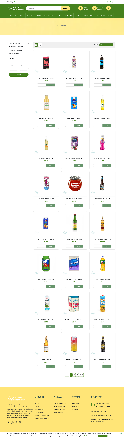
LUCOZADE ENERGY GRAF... (102, 159)
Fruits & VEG (19, 15)
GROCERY (68, 15)
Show (19, 74)
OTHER (109, 15)
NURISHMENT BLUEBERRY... (74, 279)
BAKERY (60, 15)
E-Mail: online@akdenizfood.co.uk (101, 415)
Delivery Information (42, 415)
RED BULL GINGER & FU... (74, 360)
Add (50, 85)
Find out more (88, 436)
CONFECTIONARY (88, 15)
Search (65, 8)
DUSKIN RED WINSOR (46, 118)
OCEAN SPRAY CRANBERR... (74, 159)
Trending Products (15, 43)
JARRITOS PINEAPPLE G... (102, 118)
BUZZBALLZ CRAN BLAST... (74, 199)
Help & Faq (76, 403)
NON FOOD (101, 15)
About (37, 403)
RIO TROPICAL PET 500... (74, 78)
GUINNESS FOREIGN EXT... (102, 360)
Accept (102, 436)
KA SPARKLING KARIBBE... (102, 78)
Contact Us (76, 406)
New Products (14, 54)
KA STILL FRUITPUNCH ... (46, 78)
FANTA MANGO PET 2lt (102, 279)
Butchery (30, 15)
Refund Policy (39, 412)
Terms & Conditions (42, 418)
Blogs (37, 406)
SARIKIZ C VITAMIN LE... (74, 239)
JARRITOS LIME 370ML (46, 159)
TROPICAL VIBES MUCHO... (102, 320)
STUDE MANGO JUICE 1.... (74, 118)
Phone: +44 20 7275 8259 (98, 411)
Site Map (75, 409)
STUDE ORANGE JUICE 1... (46, 239)
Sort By (96, 45)
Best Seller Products (16, 47)
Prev (67, 375)
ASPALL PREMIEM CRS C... (102, 199)
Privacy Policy (39, 409)
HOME (11, 15)
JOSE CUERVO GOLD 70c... (102, 239)
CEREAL (77, 15)
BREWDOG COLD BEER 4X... (74, 320)
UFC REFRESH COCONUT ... (46, 320)
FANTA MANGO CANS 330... (46, 279)
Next (81, 375)
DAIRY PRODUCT (49, 15)
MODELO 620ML (46, 360)
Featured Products (15, 50)
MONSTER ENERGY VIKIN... (46, 199)
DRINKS (38, 15)
